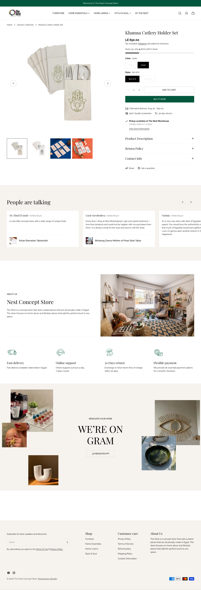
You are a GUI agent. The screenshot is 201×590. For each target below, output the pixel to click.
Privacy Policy (124, 539)
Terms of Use (42, 549)
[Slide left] (13, 83)
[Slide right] (107, 83)
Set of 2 (150, 80)
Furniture (89, 539)
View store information (139, 129)
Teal (132, 66)
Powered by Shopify (47, 579)
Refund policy (124, 549)
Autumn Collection (25, 25)
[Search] (180, 13)
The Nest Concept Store (25, 579)
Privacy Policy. (56, 549)
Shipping (142, 43)
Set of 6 (132, 79)
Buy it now (160, 99)
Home (9, 25)
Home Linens (91, 549)
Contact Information (127, 558)
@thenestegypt (100, 453)
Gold (143, 65)
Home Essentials (93, 544)
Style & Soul (91, 553)
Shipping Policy (125, 553)
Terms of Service (126, 544)
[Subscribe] (67, 542)
